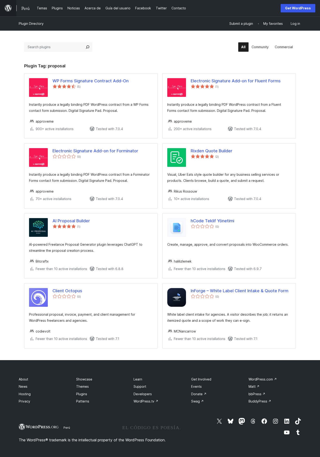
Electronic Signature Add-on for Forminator (95, 150)
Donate (199, 394)
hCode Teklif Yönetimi (212, 220)
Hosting (25, 394)
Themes (82, 386)
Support (140, 386)
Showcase (84, 379)
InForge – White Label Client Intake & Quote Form (239, 290)
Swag (197, 401)
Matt (254, 386)
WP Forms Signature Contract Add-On (90, 80)
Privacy (24, 401)
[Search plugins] (87, 47)
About (23, 379)
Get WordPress (298, 8)
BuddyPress (260, 401)
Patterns (82, 401)
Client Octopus (67, 290)
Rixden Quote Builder (211, 150)
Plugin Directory (31, 24)
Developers (143, 394)
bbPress (257, 394)
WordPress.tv (146, 401)
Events (196, 386)
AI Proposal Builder (71, 220)
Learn (138, 379)
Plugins (81, 394)
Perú (66, 427)
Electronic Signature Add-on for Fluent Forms (236, 80)
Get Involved (201, 379)
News (23, 386)
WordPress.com (263, 379)
